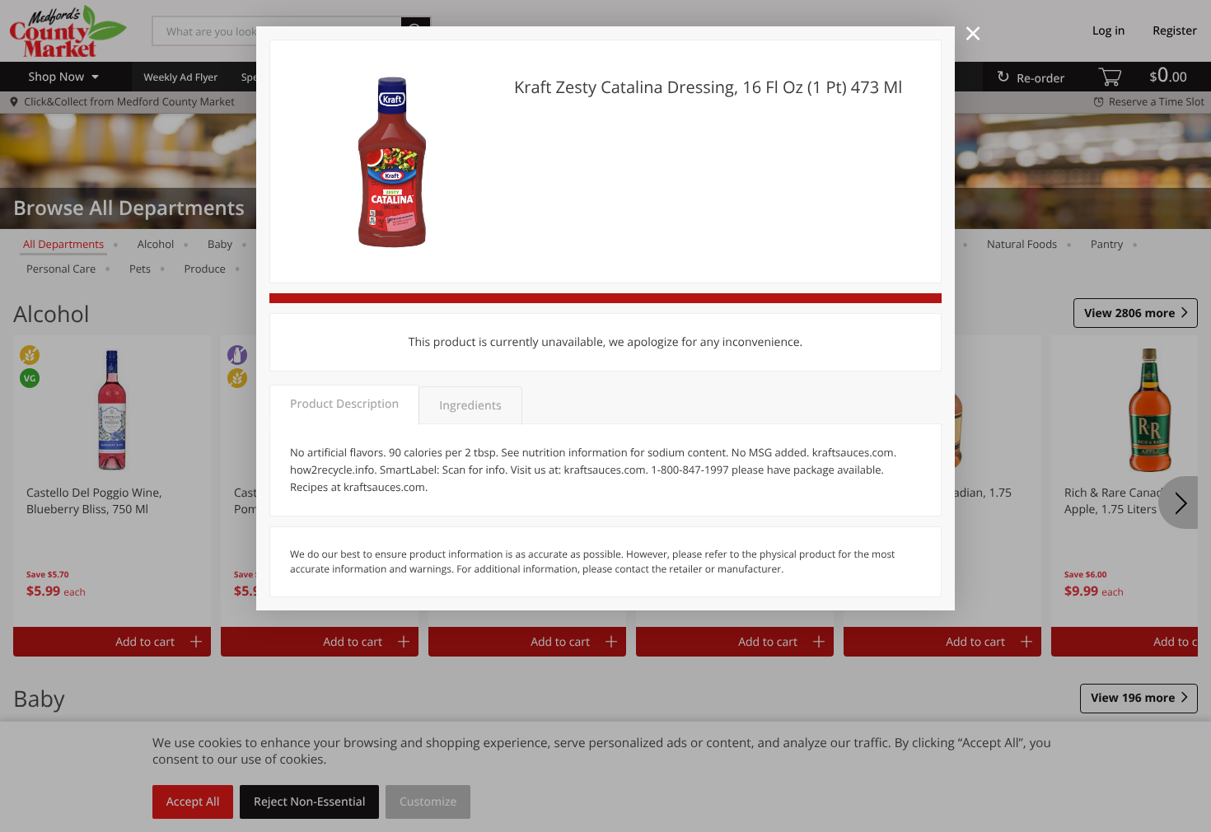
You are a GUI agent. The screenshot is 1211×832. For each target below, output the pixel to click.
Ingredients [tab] (470, 406)
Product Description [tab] (344, 404)
